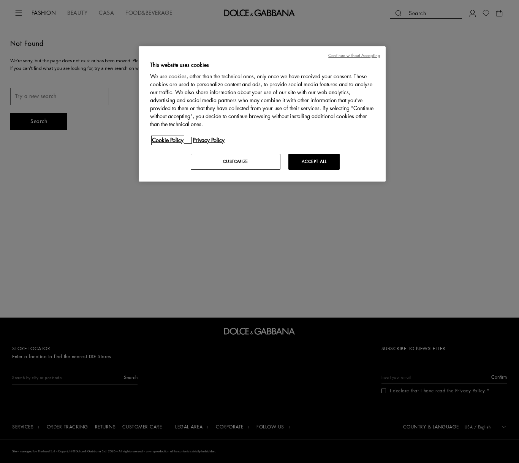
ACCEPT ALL (314, 162)
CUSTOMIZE (235, 162)
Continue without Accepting (354, 56)
